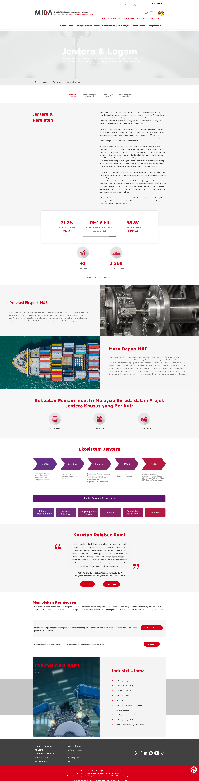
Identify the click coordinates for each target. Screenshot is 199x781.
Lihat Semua (111, 584)
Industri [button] (97, 26)
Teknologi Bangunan (123, 681)
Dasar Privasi (96, 771)
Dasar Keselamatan (108, 771)
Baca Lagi (87, 584)
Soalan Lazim (141, 18)
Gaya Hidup (120, 700)
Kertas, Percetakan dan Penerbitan (129, 715)
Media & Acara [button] (139, 26)
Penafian (120, 771)
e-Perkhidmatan (129, 18)
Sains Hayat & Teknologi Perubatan (129, 705)
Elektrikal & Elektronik (124, 690)
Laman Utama (67, 26)
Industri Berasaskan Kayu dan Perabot (130, 725)
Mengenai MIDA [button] (155, 26)
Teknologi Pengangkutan (125, 720)
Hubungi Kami (153, 18)
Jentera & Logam (122, 710)
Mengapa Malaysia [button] (84, 26)
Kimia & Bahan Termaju (125, 686)
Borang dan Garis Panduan (111, 18)
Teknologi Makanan (123, 695)
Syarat (78, 771)
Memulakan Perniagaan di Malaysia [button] (115, 26)
